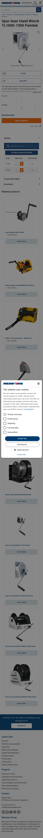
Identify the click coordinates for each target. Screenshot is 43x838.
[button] (21, 450)
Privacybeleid (29, 409)
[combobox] (38, 383)
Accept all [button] (22, 439)
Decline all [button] (22, 444)
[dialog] (21, 419)
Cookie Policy (21, 454)
